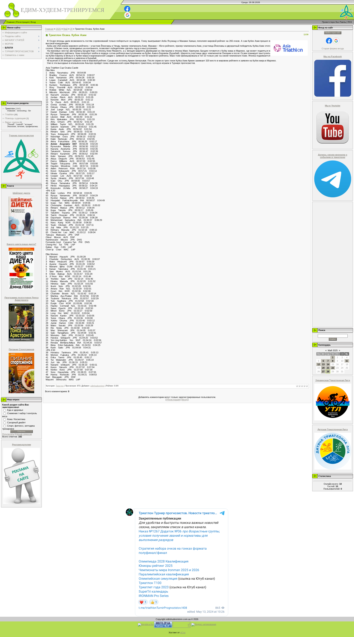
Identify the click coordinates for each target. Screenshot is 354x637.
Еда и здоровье (15, 410)
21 (328, 368)
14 (328, 364)
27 (323, 371)
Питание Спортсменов (21, 349)
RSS (350, 22)
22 (332, 368)
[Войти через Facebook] (127, 9)
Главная (10, 22)
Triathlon (9, 114)
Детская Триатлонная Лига (333, 429)
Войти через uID (333, 33)
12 (318, 364)
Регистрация (22, 22)
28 (71, 29)
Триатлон (10, 108)
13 (323, 364)
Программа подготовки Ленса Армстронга (22, 298)
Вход (33, 22)
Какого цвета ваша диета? (21, 244)
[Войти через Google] (127, 15)
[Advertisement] (21, 79)
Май (65, 29)
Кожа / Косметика (16, 419)
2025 (58, 29)
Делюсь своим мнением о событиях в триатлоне (332, 156)
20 (323, 368)
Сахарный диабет (16, 422)
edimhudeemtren (97, 386)
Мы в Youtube (332, 105)
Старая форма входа (333, 48)
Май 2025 (333, 350)
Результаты (8, 434)
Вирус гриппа (12, 122)
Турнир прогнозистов (21, 135)
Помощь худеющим (15, 118)
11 (347, 361)
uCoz (183, 632)
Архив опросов (24, 434)
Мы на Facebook (332, 56)
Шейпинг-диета (21, 193)
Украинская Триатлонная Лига (332, 380)
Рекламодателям (21, 444)
